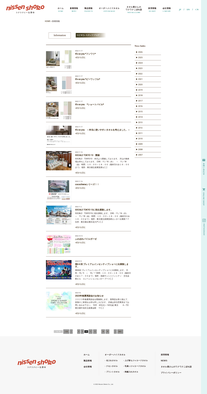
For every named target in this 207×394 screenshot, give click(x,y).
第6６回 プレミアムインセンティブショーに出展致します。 (102, 265)
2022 (140, 74)
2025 (140, 57)
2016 (140, 106)
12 (95, 331)
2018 (140, 95)
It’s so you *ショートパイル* (89, 104)
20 (103, 331)
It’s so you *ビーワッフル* (87, 79)
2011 (140, 133)
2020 (140, 84)
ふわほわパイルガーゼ (86, 239)
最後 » (120, 331)
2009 (140, 144)
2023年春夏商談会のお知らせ (89, 296)
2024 (140, 63)
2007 (140, 155)
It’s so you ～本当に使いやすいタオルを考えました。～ (102, 130)
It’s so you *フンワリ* (85, 54)
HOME (47, 21)
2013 (140, 122)
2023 (140, 68)
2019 (140, 90)
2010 (140, 139)
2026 (140, 52)
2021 (140, 79)
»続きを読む (80, 57)
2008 (140, 149)
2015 (140, 111)
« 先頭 (66, 331)
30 (107, 331)
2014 (140, 117)
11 (90, 331)
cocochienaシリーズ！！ (87, 184)
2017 (140, 101)
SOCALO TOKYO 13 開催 (87, 155)
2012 (140, 128)
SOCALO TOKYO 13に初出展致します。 (94, 210)
